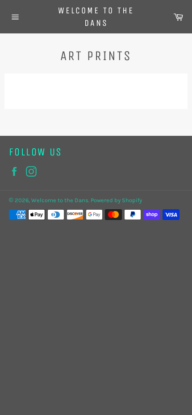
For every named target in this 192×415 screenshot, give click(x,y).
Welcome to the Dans (96, 16)
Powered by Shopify (116, 200)
